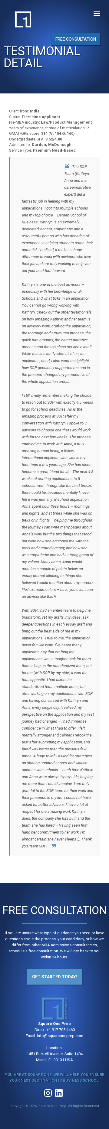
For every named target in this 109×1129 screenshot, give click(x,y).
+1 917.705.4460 (61, 1029)
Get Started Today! (54, 976)
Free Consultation (75, 39)
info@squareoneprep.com (60, 1035)
